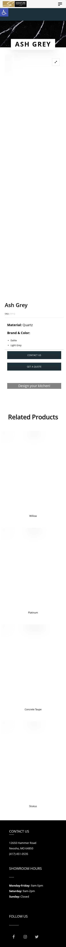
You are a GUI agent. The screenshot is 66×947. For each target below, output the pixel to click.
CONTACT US (34, 355)
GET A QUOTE (34, 366)
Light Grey (16, 345)
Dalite (14, 340)
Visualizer (34, 398)
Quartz (28, 325)
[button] (4, 12)
